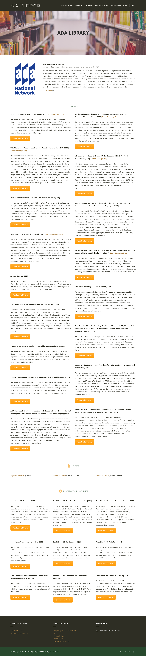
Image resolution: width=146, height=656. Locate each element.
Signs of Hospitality (17, 476)
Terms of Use (58, 639)
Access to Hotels (59, 476)
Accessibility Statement (62, 641)
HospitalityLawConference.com (65, 631)
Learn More (47, 91)
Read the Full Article (20, 138)
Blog (55, 633)
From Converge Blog (55, 114)
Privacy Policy (58, 636)
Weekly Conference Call (19, 633)
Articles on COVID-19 (18, 631)
